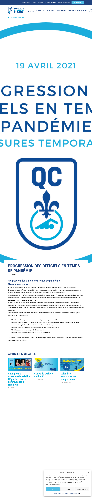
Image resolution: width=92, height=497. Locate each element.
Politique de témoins (59, 493)
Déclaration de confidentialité (72, 493)
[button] (88, 472)
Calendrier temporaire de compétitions (68, 376)
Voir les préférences (82, 489)
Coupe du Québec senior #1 (43, 375)
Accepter (52, 489)
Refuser (67, 489)
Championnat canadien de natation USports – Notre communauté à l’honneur (19, 379)
